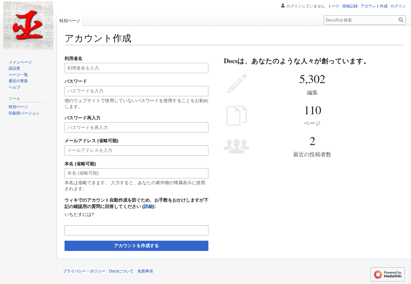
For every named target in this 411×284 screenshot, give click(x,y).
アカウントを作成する (136, 245)
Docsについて (121, 271)
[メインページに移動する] (28, 25)
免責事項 (145, 271)
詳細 (148, 206)
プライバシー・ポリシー (84, 271)
